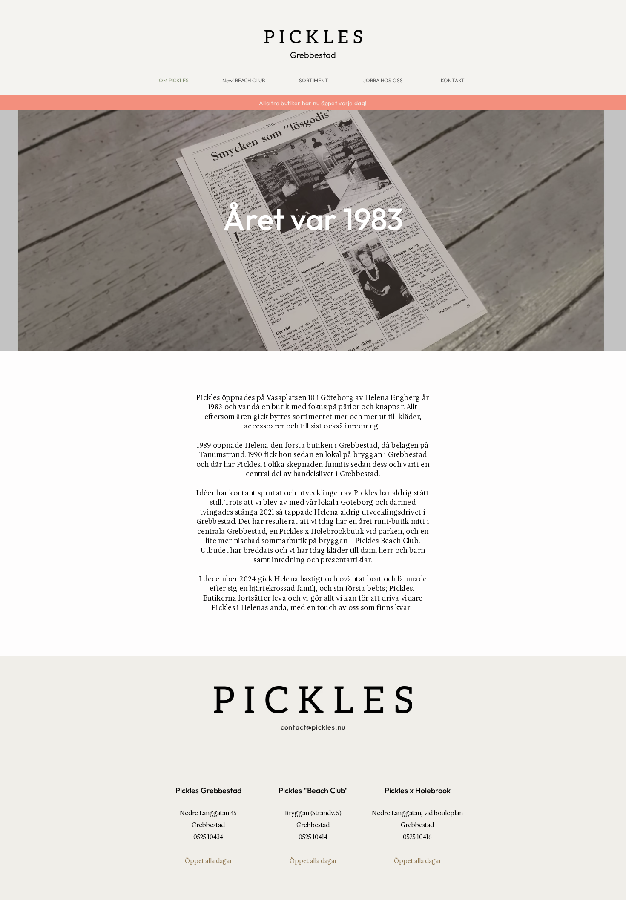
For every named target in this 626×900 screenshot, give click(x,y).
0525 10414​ (313, 837)
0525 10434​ (208, 837)
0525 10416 (417, 837)
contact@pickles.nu (313, 727)
